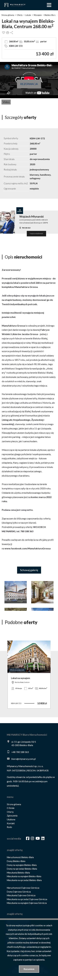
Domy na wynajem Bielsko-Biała (22, 865)
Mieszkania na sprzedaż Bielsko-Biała (24, 880)
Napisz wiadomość (36, 234)
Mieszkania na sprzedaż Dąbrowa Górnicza (27, 899)
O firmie (10, 808)
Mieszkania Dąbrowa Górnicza (21, 895)
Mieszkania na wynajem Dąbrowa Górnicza (27, 903)
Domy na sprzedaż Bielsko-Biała (22, 869)
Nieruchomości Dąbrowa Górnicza (23, 888)
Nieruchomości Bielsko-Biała (20, 857)
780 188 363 (26, 228)
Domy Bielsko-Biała (16, 861)
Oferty (10, 812)
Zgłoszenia (12, 815)
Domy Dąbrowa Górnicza (19, 891)
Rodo (9, 827)
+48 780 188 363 (20, 752)
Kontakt (11, 823)
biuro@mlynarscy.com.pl (23, 759)
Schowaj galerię (29, 570)
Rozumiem (29, 969)
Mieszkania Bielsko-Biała (18, 872)
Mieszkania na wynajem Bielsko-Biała (24, 876)
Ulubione (11, 819)
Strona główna (14, 804)
